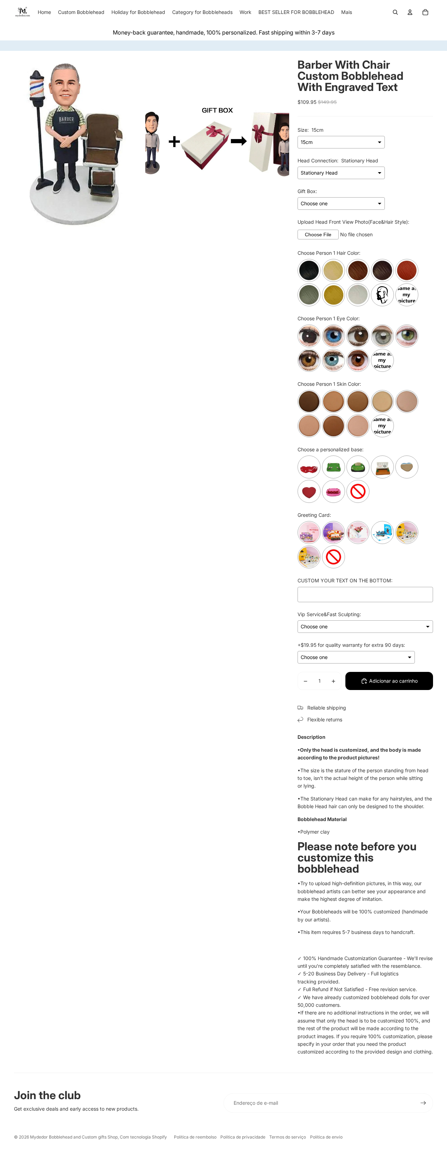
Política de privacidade (242, 1137)
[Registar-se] (423, 1103)
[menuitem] (346, 12)
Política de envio (326, 1137)
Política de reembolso (195, 1137)
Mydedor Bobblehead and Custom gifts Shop (74, 1137)
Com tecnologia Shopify (143, 1137)
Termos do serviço (287, 1137)
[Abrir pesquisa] (395, 12)
